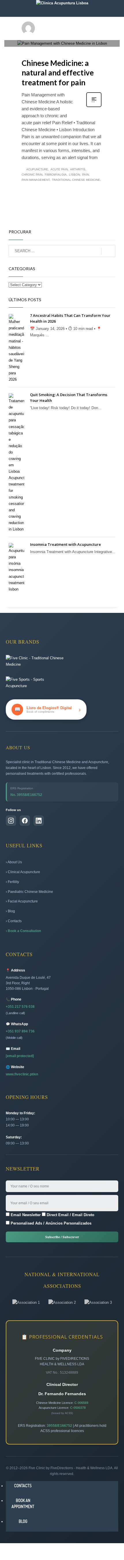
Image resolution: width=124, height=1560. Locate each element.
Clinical (68, 35)
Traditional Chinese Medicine (76, 179)
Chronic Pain (32, 174)
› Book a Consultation (23, 931)
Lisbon (74, 174)
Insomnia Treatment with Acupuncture (65, 544)
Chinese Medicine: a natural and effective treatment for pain (58, 72)
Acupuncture (37, 169)
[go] (108, 251)
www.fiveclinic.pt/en (22, 1074)
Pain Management (36, 179)
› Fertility (12, 882)
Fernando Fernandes (60, 26)
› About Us (14, 862)
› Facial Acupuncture (22, 901)
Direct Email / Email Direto (70, 1215)
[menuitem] (23, 1486)
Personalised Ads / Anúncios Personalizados (50, 1223)
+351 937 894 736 (20, 1031)
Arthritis (77, 169)
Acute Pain (59, 169)
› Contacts (14, 921)
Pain (85, 174)
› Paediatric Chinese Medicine (29, 892)
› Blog (10, 911)
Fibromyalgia (56, 174)
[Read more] (93, 106)
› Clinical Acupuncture (23, 872)
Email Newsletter (25, 1215)
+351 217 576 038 (20, 1007)
